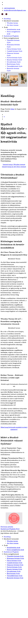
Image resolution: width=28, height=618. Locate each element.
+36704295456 (9, 8)
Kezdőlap (7, 19)
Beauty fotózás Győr (14, 60)
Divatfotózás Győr (14, 62)
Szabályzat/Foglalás (11, 36)
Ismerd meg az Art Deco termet (14, 167)
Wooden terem (12, 23)
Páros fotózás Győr (14, 49)
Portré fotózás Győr (14, 58)
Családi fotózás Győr (14, 51)
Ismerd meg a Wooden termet (14, 164)
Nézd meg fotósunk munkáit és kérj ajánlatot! (14, 428)
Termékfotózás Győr (14, 66)
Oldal (12, 109)
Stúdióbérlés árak (13, 29)
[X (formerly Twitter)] (4, 117)
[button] (15, 125)
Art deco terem (12, 25)
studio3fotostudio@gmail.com (15, 10)
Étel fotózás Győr (13, 64)
